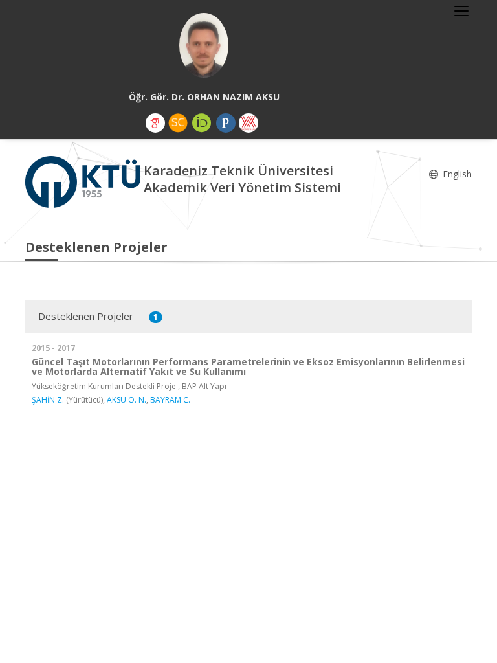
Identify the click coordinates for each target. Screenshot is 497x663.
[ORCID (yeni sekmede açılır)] (202, 123)
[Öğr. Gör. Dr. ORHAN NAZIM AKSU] (203, 45)
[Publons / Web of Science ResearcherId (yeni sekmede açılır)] (226, 123)
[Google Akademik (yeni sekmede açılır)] (155, 123)
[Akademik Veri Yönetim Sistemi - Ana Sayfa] (84, 181)
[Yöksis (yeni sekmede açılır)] (248, 123)
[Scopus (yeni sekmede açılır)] (178, 123)
